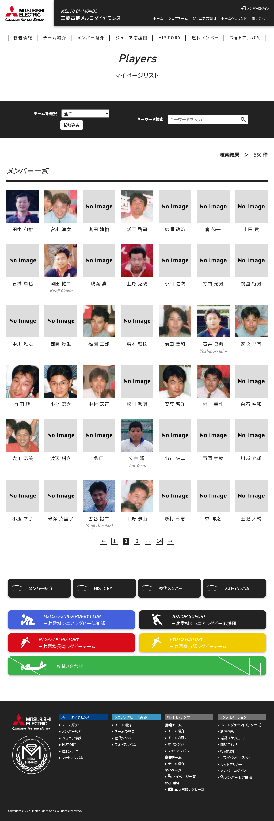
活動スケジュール (233, 737)
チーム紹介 (55, 37)
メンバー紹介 (91, 37)
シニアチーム (178, 18)
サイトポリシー (231, 764)
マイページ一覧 (184, 776)
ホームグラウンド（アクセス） (241, 724)
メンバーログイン (233, 770)
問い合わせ (260, 18)
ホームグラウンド (234, 18)
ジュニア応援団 (204, 18)
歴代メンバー (205, 37)
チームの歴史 (125, 731)
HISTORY (170, 37)
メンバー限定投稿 (238, 777)
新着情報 (23, 37)
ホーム (158, 18)
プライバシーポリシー (236, 757)
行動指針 (227, 751)
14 (159, 541)
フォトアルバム (245, 37)
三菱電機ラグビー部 (189, 789)
